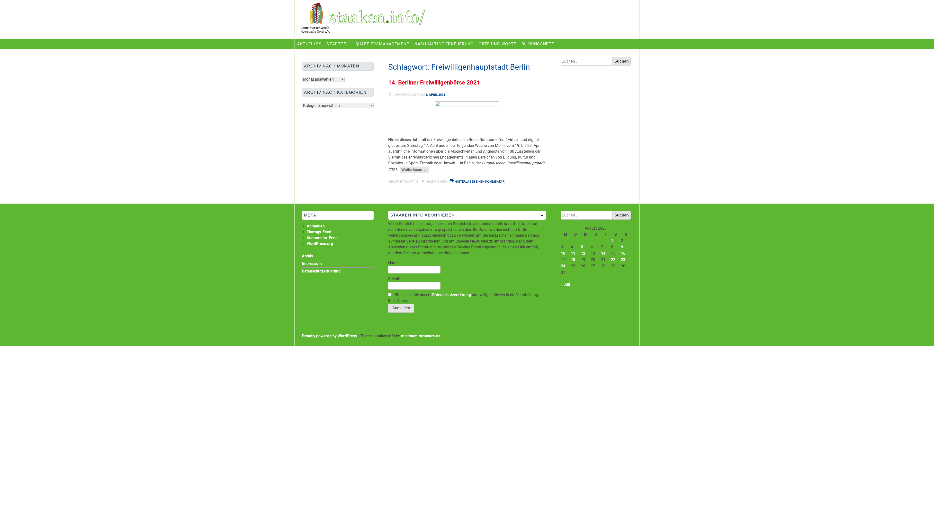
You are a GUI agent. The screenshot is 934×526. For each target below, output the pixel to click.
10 (563, 253)
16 (623, 253)
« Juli (565, 284)
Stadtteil (338, 44)
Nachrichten (437, 181)
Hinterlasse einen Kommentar (479, 181)
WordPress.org (320, 243)
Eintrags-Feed (319, 232)
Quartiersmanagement (382, 44)
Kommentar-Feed (322, 237)
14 (603, 253)
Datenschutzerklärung (451, 294)
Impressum (312, 263)
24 (563, 266)
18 (573, 259)
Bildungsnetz (537, 44)
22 (613, 259)
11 (573, 253)
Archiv (307, 256)
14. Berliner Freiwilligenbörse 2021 (434, 82)
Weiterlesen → (415, 170)
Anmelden (316, 226)
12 (583, 253)
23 (623, 259)
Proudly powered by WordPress (329, 336)
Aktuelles (309, 44)
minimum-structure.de (420, 336)
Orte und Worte (497, 44)
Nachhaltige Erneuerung (444, 44)
